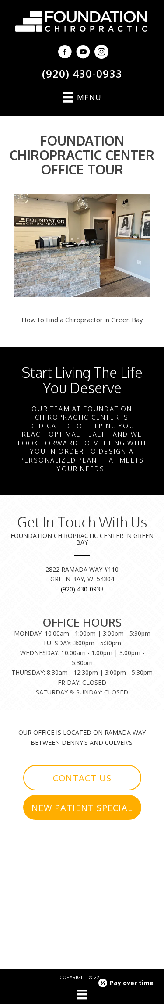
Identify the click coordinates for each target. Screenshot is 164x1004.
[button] (82, 777)
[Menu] (82, 994)
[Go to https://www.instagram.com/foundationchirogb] (101, 53)
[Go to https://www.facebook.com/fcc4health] (65, 53)
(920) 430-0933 (82, 73)
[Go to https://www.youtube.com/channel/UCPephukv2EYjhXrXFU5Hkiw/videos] (83, 53)
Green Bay (127, 319)
